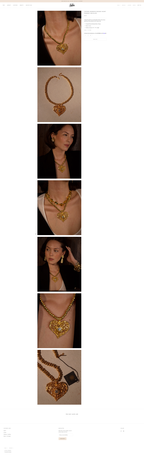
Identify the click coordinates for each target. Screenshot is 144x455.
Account (129, 5)
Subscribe (62, 438)
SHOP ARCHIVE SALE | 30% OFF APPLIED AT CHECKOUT (72, 1)
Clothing (15, 5)
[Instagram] (123, 431)
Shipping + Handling (7, 434)
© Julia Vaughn (7, 450)
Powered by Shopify (7, 452)
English (123, 5)
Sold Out (95, 39)
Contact (5, 432)
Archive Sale (29, 5)
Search (134, 5)
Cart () (139, 5)
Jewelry (9, 5)
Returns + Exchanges (7, 436)
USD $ (118, 5)
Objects (21, 5)
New (4, 5)
